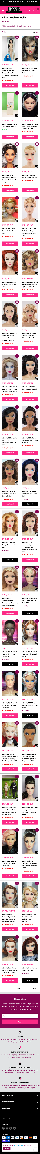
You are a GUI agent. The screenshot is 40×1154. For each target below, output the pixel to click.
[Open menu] (3, 10)
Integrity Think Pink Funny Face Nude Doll (29, 176)
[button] (17, 37)
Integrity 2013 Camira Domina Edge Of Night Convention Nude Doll (9, 389)
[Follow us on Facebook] (3, 1128)
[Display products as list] (37, 32)
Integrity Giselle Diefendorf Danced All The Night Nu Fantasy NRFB (29, 864)
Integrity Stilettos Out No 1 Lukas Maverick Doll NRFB (9, 705)
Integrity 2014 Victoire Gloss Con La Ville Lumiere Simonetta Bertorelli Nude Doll (9, 336)
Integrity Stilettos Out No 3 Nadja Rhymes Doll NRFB (9, 654)
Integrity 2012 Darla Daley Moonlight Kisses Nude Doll (30, 440)
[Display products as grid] (34, 32)
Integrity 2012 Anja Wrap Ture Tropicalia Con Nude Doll (9, 493)
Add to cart (10, 85)
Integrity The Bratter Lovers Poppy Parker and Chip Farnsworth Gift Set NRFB (9, 811)
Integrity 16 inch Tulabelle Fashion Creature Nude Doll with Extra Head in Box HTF (10, 72)
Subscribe (20, 1022)
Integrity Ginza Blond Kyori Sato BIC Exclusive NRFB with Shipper (29, 918)
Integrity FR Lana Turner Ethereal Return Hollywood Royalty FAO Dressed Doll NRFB (10, 757)
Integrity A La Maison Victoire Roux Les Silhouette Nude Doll (29, 335)
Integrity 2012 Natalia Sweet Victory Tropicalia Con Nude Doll (9, 441)
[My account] (32, 10)
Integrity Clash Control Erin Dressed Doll (29, 969)
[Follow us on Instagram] (7, 1128)
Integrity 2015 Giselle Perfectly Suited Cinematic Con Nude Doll (29, 232)
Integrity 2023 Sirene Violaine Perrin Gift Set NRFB (30, 705)
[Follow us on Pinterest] (10, 1128)
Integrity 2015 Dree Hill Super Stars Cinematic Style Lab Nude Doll (30, 284)
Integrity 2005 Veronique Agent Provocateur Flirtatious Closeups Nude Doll (10, 601)
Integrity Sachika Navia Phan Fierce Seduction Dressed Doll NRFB (30, 126)
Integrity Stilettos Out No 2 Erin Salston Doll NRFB (29, 654)
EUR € (5, 1118)
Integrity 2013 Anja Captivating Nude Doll (29, 388)
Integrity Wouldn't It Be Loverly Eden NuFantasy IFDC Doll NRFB (30, 811)
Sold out (30, 504)
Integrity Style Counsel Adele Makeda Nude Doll (29, 70)
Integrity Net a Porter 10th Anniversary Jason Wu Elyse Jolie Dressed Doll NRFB (29, 757)
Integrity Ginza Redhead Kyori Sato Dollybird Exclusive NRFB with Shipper (9, 918)
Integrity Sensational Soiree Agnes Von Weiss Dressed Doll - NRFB (10, 970)
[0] (36, 10)
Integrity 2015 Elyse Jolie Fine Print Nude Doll (9, 284)
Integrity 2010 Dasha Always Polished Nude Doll (9, 545)
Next (34, 988)
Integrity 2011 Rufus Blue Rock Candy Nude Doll (29, 493)
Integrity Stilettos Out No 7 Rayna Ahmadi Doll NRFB (29, 600)
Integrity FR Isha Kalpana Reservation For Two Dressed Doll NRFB (9, 178)
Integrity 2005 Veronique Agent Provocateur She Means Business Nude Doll (29, 547)
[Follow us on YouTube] (14, 1128)
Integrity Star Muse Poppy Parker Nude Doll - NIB (8, 231)
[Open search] (29, 10)
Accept (7, 1148)
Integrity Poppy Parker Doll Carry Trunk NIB (10, 125)
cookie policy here (18, 1145)
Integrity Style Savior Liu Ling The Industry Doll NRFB (9, 863)
